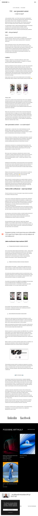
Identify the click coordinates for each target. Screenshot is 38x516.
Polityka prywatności (32, 506)
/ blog (8, 2)
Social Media (23, 7)
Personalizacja (10, 512)
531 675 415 (14, 496)
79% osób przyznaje (17, 180)
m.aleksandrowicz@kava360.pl (20, 495)
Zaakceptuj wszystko (10, 509)
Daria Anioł (17, 7)
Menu (35, 2)
